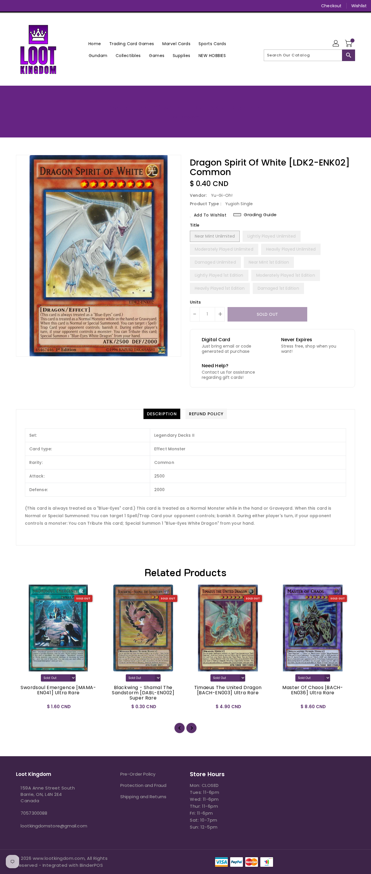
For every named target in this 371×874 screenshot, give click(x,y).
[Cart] (349, 43)
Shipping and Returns (143, 797)
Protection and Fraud (143, 785)
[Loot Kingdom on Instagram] (31, 5)
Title (195, 225)
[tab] (161, 414)
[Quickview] (25, 708)
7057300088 (34, 813)
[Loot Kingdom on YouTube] (42, 5)
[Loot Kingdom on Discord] (53, 5)
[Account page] (336, 43)
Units (195, 302)
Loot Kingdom (185, 117)
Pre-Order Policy (138, 774)
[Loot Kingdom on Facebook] (9, 5)
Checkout (331, 6)
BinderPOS (91, 865)
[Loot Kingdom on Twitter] (20, 5)
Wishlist (359, 6)
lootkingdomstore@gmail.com (54, 826)
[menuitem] (95, 43)
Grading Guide (260, 215)
